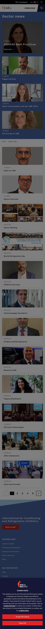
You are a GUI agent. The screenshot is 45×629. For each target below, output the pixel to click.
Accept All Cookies (22, 617)
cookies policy (24, 610)
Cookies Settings (9, 606)
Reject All (22, 623)
